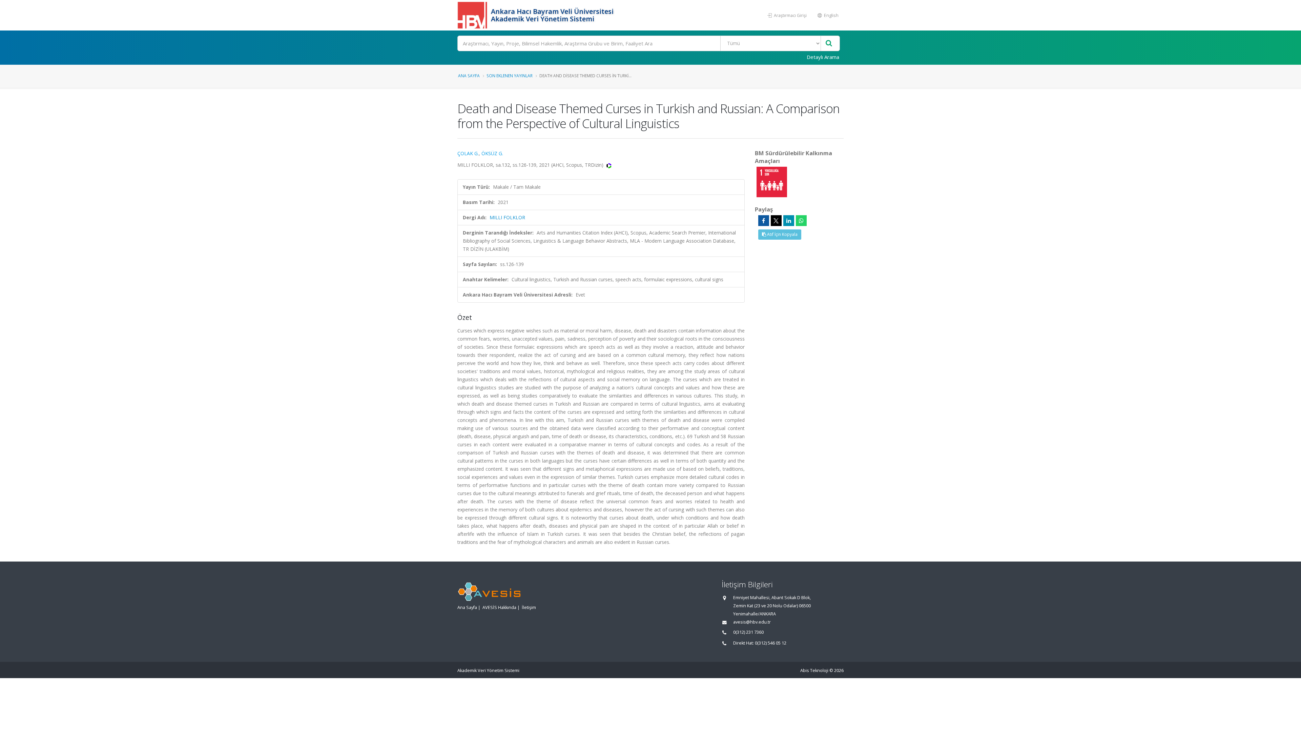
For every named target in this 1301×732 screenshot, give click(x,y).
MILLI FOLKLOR (507, 217)
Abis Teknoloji (814, 670)
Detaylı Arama (823, 57)
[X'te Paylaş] (776, 220)
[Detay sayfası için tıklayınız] (772, 181)
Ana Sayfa (469, 75)
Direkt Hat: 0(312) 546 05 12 (759, 643)
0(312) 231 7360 (748, 632)
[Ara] (829, 43)
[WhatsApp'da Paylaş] (801, 220)
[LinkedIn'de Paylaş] (788, 220)
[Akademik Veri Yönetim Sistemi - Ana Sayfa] (473, 15)
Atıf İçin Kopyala (782, 234)
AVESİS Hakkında (499, 607)
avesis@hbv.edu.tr (752, 622)
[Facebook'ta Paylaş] (763, 220)
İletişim (529, 607)
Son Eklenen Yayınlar (510, 75)
